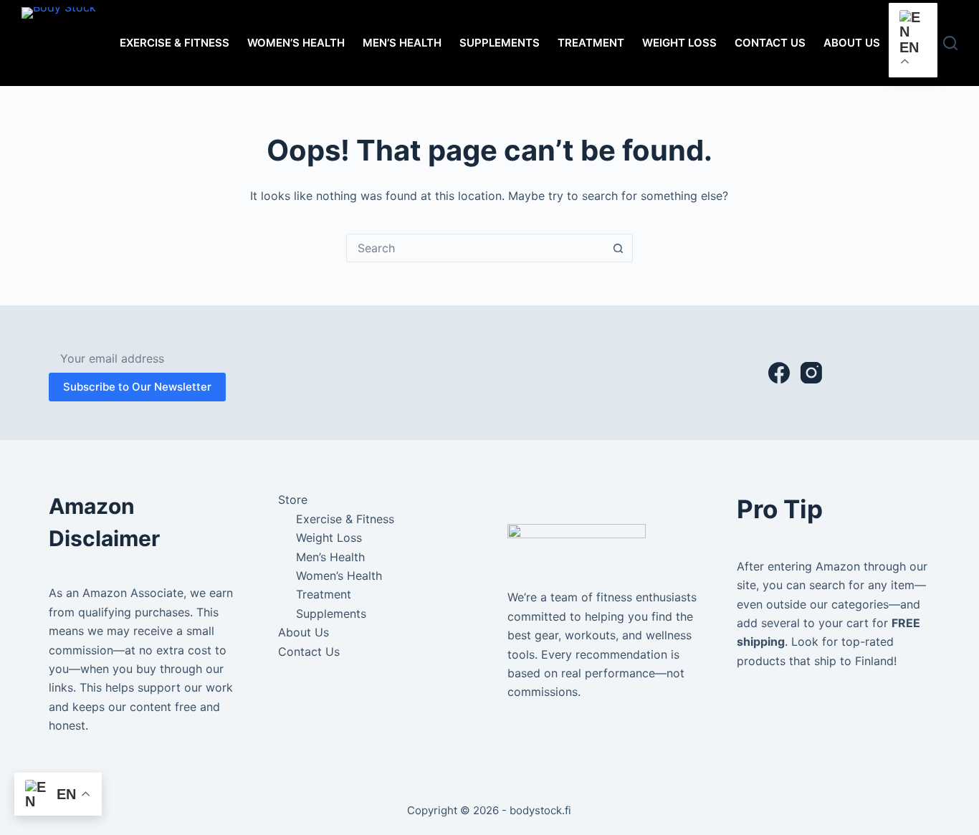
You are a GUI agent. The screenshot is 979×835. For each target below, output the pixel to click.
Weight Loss (679, 42)
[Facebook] (779, 372)
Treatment (591, 42)
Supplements (499, 42)
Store (292, 499)
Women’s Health (296, 42)
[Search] (950, 43)
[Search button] (618, 248)
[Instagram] (811, 372)
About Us (851, 42)
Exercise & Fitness (174, 42)
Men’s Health (402, 42)
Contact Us (770, 42)
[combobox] (476, 248)
